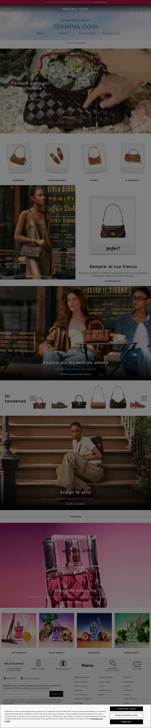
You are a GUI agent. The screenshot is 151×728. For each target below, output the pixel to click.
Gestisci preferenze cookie (126, 715)
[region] (75, 716)
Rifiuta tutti (126, 722)
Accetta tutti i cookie (126, 709)
